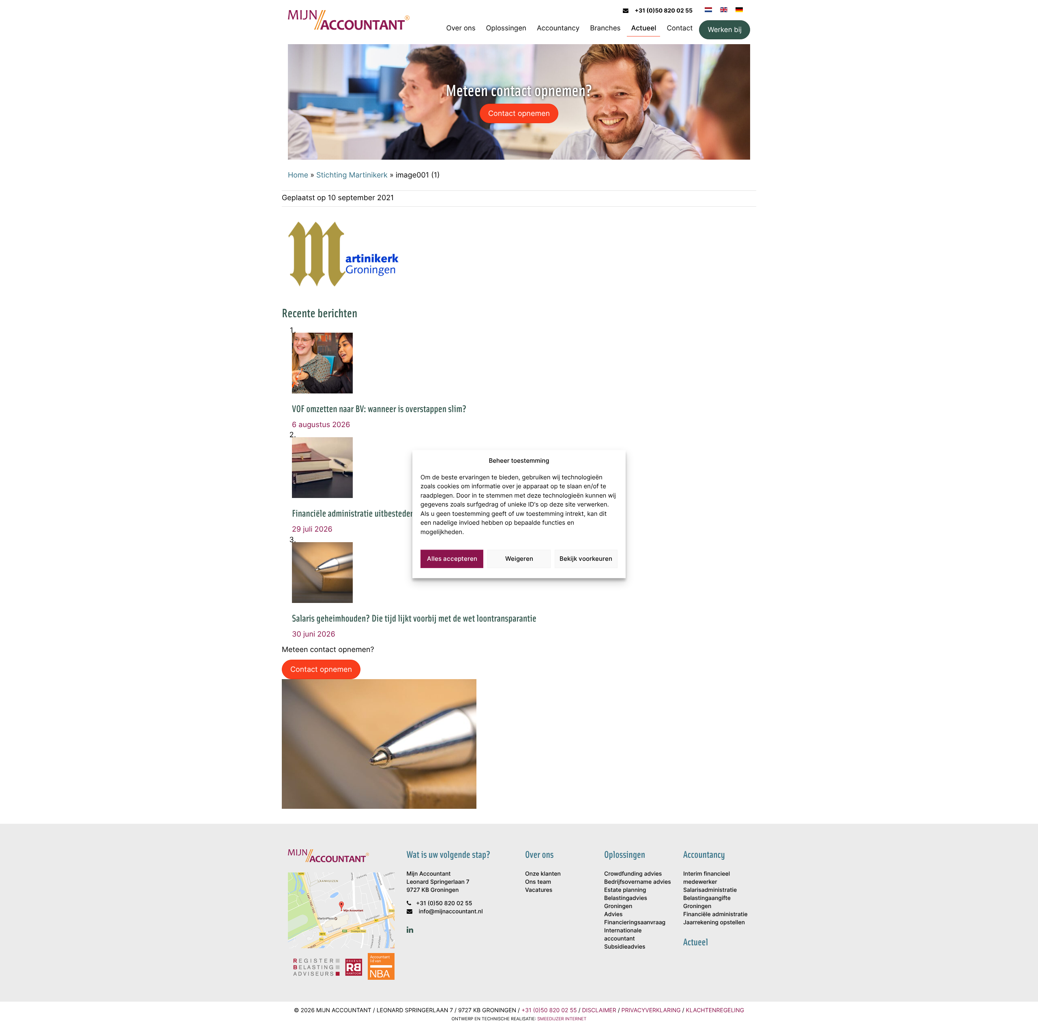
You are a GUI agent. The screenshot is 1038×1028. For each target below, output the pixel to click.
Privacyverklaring (651, 1010)
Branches (605, 28)
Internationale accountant (622, 935)
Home (298, 174)
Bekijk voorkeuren (586, 558)
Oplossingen (506, 28)
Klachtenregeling (715, 1010)
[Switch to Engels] (723, 9)
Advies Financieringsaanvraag (634, 918)
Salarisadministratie (710, 890)
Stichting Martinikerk (352, 174)
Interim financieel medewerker (706, 878)
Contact (680, 28)
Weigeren (519, 558)
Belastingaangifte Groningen (707, 902)
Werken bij (725, 29)
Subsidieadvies (624, 947)
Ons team (538, 882)
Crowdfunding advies (633, 874)
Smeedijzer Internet (561, 1019)
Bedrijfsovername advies (637, 882)
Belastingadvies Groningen (625, 902)
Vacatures (538, 890)
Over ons (461, 28)
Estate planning (625, 890)
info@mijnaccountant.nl (451, 911)
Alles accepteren (452, 558)
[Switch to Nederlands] (708, 9)
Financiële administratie (715, 914)
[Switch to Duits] (739, 9)
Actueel (643, 28)
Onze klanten (543, 874)
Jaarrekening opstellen (714, 922)
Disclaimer (599, 1010)
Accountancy (558, 28)
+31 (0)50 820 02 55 (664, 11)
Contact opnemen (519, 113)
